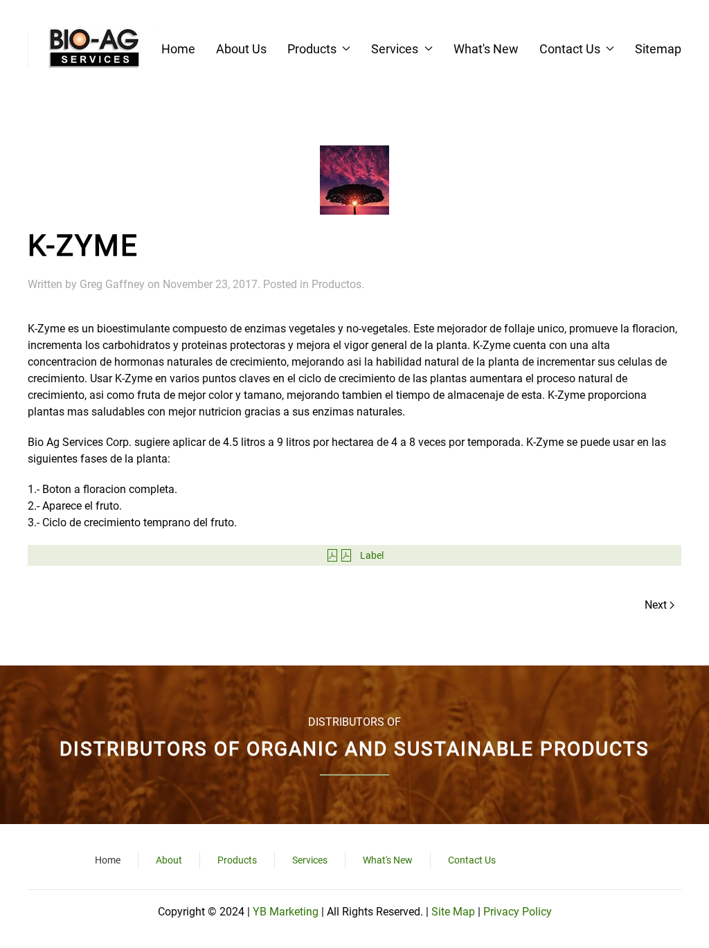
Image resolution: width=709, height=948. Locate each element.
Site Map (453, 911)
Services (309, 860)
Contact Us (472, 860)
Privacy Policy (517, 911)
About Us (241, 49)
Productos (336, 284)
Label (372, 555)
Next (656, 604)
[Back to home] (93, 48)
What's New (486, 49)
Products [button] (311, 49)
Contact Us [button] (569, 49)
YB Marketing (287, 911)
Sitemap (658, 49)
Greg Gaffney (112, 284)
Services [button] (394, 49)
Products (237, 860)
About (169, 860)
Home (178, 49)
